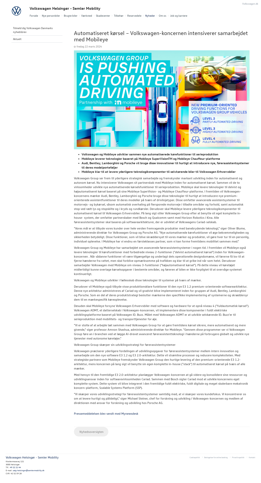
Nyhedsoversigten (91, 432)
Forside (34, 15)
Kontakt (252, 457)
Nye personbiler (51, 15)
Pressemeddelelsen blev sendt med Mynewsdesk (106, 413)
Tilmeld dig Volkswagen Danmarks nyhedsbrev (33, 30)
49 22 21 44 (15, 467)
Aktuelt (17, 39)
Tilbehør (118, 15)
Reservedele (134, 15)
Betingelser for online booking (216, 457)
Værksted (86, 15)
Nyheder (150, 15)
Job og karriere (178, 15)
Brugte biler (70, 15)
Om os (162, 15)
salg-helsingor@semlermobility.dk (28, 470)
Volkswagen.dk (250, 3)
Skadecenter (103, 15)
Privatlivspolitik (238, 457)
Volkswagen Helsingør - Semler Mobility (65, 8)
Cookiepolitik (195, 457)
